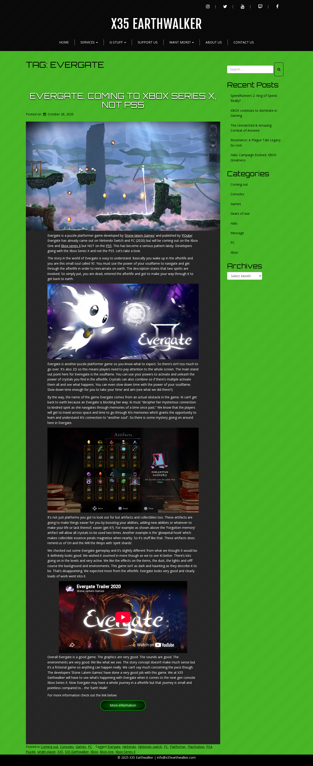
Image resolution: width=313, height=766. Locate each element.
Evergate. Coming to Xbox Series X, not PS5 (123, 100)
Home (64, 42)
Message (237, 233)
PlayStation (196, 746)
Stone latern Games (139, 235)
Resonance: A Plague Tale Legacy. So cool (256, 142)
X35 (60, 752)
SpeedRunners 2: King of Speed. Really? (254, 98)
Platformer (178, 746)
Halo (234, 223)
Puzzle (31, 752)
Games (81, 746)
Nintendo (129, 746)
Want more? (180, 42)
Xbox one (107, 752)
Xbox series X (71, 246)
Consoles (67, 746)
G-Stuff (117, 42)
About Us (214, 42)
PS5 (109, 246)
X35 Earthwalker (156, 24)
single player (46, 752)
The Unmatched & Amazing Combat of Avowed (251, 128)
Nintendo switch (150, 746)
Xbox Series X (125, 752)
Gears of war (240, 213)
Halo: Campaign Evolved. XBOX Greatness (253, 157)
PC (90, 746)
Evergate (114, 746)
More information (123, 705)
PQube (187, 235)
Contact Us (243, 42)
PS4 (209, 746)
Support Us (148, 42)
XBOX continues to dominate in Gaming (254, 113)
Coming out (49, 746)
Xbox (94, 752)
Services (88, 42)
